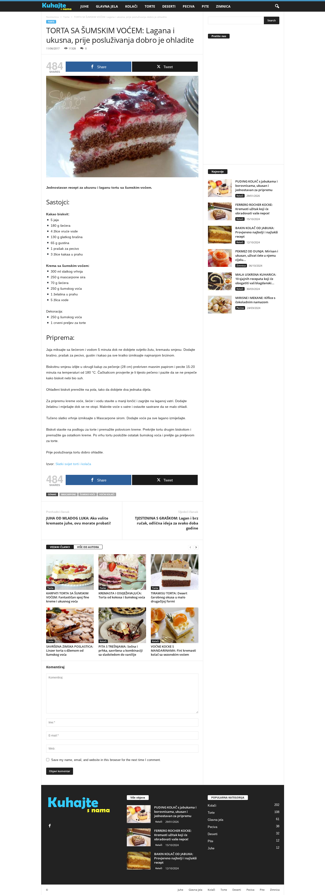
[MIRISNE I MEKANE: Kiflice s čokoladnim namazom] (220, 304)
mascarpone (68, 494)
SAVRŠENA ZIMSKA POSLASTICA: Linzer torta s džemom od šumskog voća (69, 650)
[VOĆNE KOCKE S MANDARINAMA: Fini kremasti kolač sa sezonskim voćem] (174, 625)
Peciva (189, 6)
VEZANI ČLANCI (60, 547)
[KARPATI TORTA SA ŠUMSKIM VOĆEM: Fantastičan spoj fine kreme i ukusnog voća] (70, 572)
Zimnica (223, 6)
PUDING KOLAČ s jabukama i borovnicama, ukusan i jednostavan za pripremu (256, 185)
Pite (205, 6)
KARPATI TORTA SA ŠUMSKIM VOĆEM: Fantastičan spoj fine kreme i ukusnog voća (67, 597)
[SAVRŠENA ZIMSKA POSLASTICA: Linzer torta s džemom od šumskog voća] (70, 625)
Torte (150, 6)
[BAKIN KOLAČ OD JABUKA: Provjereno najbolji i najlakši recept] (220, 235)
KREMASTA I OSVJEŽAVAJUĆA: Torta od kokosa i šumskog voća (121, 595)
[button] (277, 6)
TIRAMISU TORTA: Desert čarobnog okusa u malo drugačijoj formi (169, 597)
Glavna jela (107, 6)
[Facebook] (50, 826)
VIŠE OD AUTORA (88, 547)
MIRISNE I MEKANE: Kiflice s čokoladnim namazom (255, 300)
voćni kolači (106, 494)
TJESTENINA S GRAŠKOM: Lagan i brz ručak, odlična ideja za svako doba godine (166, 523)
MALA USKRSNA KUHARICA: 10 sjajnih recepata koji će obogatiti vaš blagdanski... (255, 278)
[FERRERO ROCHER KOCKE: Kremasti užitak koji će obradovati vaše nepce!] (220, 211)
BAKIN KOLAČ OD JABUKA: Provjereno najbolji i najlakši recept (256, 232)
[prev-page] (190, 547)
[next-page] (196, 547)
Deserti (169, 6)
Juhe (84, 6)
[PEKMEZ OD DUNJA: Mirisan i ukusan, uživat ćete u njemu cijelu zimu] (220, 258)
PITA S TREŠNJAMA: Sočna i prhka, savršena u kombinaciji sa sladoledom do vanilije (120, 650)
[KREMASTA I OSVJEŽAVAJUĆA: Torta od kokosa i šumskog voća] (122, 572)
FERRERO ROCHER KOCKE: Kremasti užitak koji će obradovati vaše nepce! (254, 208)
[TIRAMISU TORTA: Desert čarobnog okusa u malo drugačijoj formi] (174, 572)
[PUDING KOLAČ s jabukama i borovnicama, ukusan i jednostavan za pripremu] (220, 188)
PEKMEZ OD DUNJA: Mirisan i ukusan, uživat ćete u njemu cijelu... (256, 255)
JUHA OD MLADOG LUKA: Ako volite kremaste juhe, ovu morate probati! (78, 520)
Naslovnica (52, 17)
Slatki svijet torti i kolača (73, 464)
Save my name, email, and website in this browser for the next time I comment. (106, 760)
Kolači (131, 6)
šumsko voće (87, 494)
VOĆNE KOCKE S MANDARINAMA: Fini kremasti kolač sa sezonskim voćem (173, 650)
